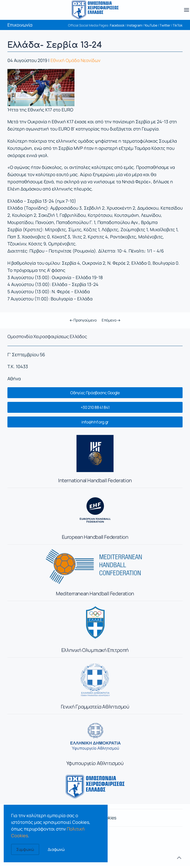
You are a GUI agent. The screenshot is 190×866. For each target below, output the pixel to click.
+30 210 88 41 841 (95, 407)
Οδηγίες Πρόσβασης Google (94, 392)
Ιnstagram (134, 25)
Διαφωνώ (56, 849)
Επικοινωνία (19, 25)
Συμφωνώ (25, 849)
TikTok (178, 25)
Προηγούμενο (84, 320)
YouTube (150, 25)
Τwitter (165, 25)
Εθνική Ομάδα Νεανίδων (75, 60)
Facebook (117, 25)
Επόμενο (109, 320)
